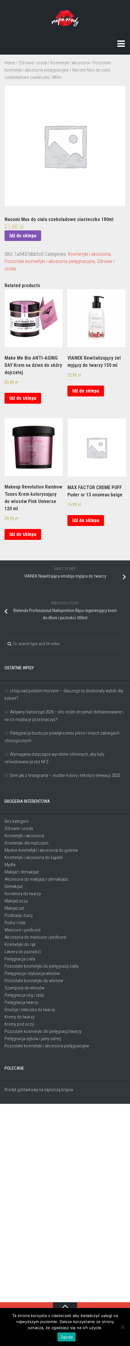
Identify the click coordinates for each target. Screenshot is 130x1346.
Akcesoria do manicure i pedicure (35, 937)
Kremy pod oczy (19, 1024)
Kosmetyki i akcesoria (69, 63)
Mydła (10, 864)
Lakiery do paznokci (23, 951)
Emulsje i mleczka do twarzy (30, 1009)
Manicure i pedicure (23, 930)
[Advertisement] (65, 1203)
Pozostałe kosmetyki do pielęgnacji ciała (41, 966)
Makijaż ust (14, 908)
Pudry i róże (15, 922)
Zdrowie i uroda (33, 63)
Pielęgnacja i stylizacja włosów (32, 973)
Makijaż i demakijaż (22, 872)
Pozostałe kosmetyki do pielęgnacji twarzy (43, 1031)
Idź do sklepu (22, 236)
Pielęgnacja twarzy (21, 1002)
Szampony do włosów (24, 988)
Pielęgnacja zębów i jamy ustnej (33, 1038)
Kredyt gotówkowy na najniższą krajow (39, 1089)
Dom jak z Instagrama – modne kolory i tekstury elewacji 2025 (65, 775)
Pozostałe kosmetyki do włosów (34, 980)
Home (10, 63)
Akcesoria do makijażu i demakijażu (36, 879)
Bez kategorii (16, 821)
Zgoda (66, 1337)
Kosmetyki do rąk (20, 944)
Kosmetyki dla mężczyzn (26, 843)
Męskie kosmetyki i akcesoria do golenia (41, 850)
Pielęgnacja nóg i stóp (24, 995)
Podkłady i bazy (19, 915)
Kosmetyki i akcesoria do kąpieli (34, 857)
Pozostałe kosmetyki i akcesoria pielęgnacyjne (50, 261)
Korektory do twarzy (23, 893)
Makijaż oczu (16, 901)
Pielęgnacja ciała (20, 959)
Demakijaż (14, 886)
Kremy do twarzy (19, 1017)
